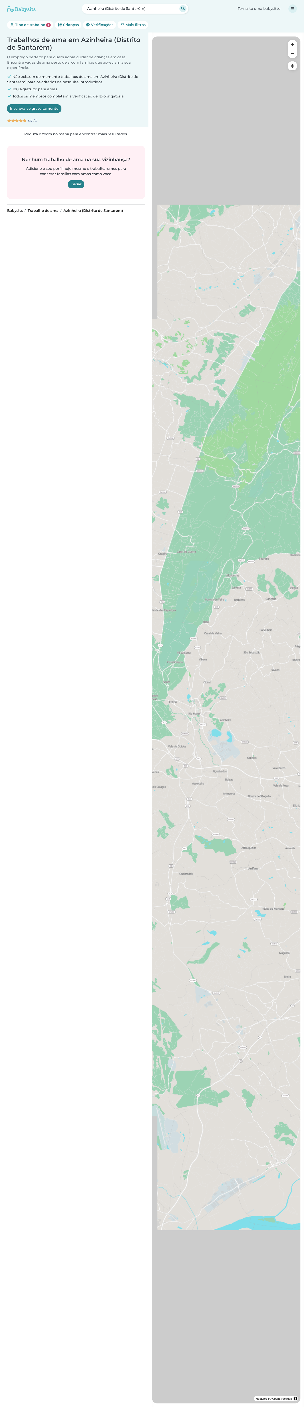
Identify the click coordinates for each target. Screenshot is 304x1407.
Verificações (101, 25)
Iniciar (76, 184)
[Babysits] (21, 9)
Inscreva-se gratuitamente (34, 108)
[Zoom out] (292, 53)
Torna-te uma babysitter (260, 8)
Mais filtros (135, 25)
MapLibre (262, 1399)
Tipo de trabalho (31, 25)
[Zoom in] (292, 44)
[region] (226, 719)
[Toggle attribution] (295, 1398)
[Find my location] (292, 65)
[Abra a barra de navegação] (292, 8)
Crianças (70, 25)
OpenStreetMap (282, 1399)
